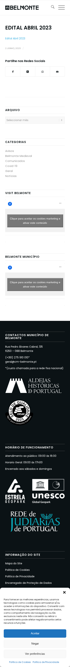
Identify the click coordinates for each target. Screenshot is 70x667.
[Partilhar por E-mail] (57, 72)
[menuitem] (51, 7)
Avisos (9, 151)
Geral (9, 171)
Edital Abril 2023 (15, 38)
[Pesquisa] (51, 7)
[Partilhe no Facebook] (12, 72)
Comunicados (15, 161)
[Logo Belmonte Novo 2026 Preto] (29, 7)
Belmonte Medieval (18, 156)
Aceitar (35, 633)
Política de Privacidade (46, 662)
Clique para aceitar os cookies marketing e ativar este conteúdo (35, 220)
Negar (35, 643)
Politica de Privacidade (20, 576)
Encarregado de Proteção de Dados (28, 583)
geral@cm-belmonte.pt (21, 362)
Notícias (11, 176)
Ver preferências (35, 653)
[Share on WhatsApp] (42, 72)
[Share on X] (27, 72)
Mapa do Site (13, 563)
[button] (64, 592)
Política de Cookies (20, 662)
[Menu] (60, 7)
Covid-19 (11, 166)
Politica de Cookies (17, 570)
